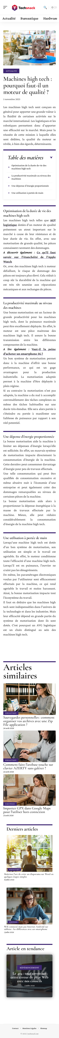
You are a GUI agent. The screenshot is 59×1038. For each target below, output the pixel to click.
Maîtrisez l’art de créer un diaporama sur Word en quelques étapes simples (28, 875)
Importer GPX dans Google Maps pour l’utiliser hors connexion (26, 810)
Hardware (10, 804)
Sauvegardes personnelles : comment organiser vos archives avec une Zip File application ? (28, 721)
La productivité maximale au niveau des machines (31, 177)
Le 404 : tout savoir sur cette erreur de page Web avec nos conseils (29, 977)
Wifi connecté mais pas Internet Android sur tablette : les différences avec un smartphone (26, 928)
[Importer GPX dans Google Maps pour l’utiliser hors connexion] (29, 790)
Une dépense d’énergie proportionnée (30, 185)
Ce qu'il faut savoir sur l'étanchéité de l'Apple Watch (29, 257)
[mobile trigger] (6, 7)
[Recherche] (45, 7)
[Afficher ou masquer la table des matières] (47, 158)
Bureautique (10, 713)
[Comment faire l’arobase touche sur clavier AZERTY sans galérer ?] (29, 746)
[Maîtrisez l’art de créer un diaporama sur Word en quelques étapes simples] (29, 853)
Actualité (11, 71)
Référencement (29, 967)
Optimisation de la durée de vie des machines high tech (28, 167)
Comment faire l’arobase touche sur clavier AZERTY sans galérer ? (28, 766)
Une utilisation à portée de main (27, 193)
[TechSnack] (23, 7)
